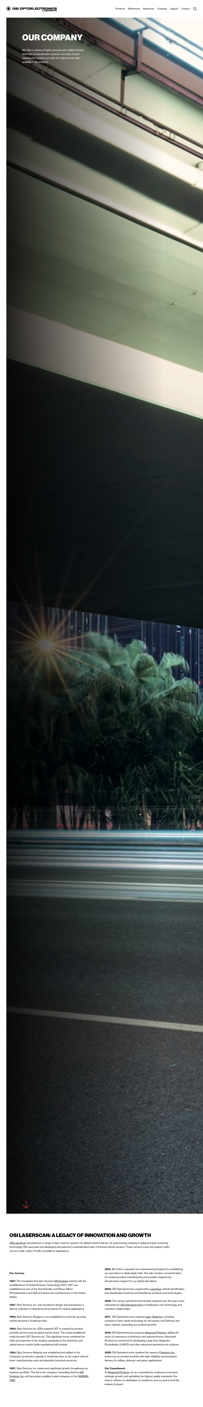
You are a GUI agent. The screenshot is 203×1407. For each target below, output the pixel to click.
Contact (185, 8)
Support (174, 8)
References (134, 8)
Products (120, 8)
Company (162, 8)
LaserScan (156, 1289)
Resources (148, 8)
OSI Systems (61, 1281)
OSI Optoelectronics (131, 1304)
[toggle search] (195, 8)
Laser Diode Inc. (154, 1316)
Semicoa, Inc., (167, 1352)
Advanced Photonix (155, 1332)
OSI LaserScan (18, 1242)
